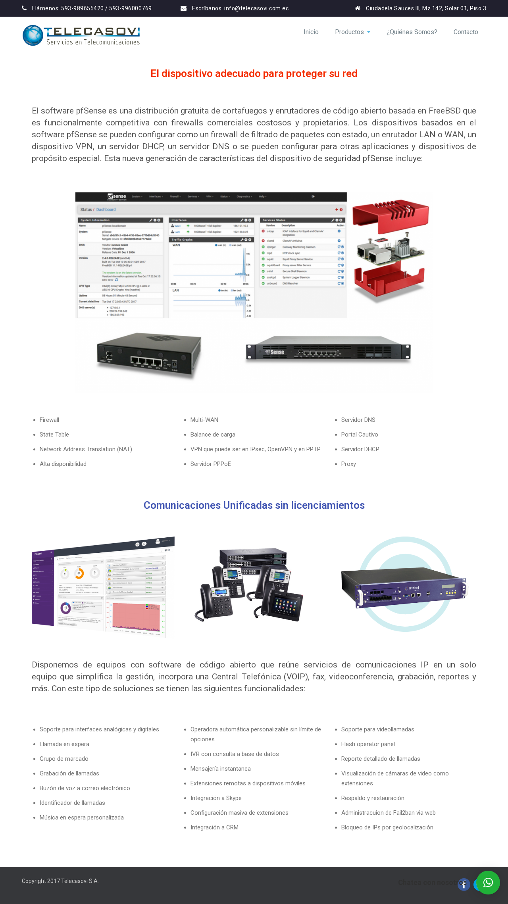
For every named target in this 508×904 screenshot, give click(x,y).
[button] (488, 882)
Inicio (311, 32)
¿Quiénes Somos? (412, 32)
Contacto (466, 32)
